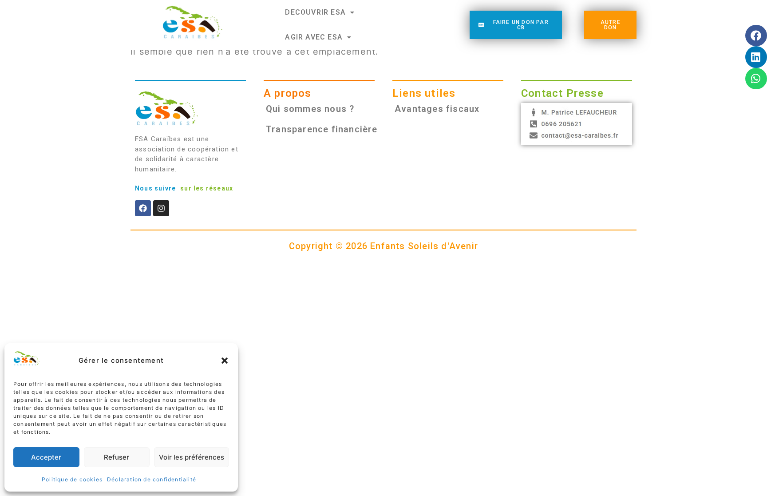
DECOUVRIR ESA (315, 12)
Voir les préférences (191, 457)
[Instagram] (161, 208)
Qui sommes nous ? (310, 108)
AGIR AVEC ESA (314, 37)
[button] (224, 360)
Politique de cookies (72, 479)
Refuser (116, 457)
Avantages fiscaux (437, 108)
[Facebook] (143, 208)
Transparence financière (322, 129)
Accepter (46, 457)
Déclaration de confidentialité (151, 479)
